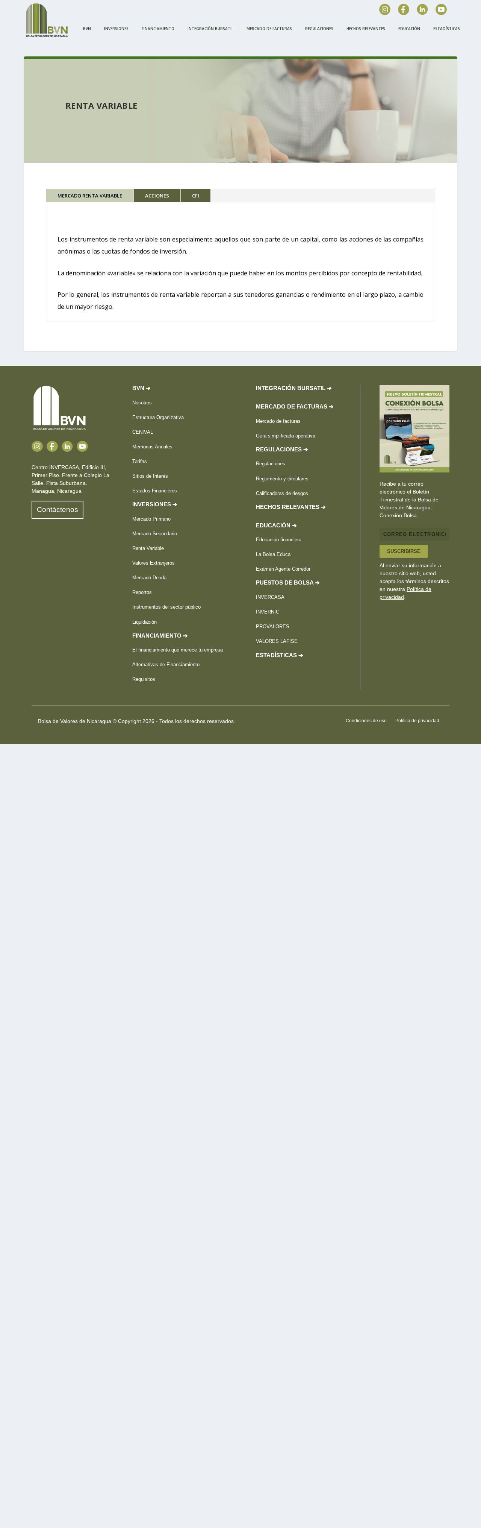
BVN (87, 28)
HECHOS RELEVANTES (365, 28)
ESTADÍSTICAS (446, 28)
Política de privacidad (417, 720)
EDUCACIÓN (409, 28)
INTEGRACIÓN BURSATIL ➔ (294, 388)
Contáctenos (57, 509)
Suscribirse (403, 551)
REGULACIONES (319, 28)
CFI (195, 195)
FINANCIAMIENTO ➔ (160, 636)
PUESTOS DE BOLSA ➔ (288, 583)
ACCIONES (157, 195)
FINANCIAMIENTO (158, 28)
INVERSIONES (116, 28)
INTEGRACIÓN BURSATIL (210, 28)
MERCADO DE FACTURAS (269, 28)
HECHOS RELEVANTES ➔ (291, 507)
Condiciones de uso (366, 720)
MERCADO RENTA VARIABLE (89, 195)
